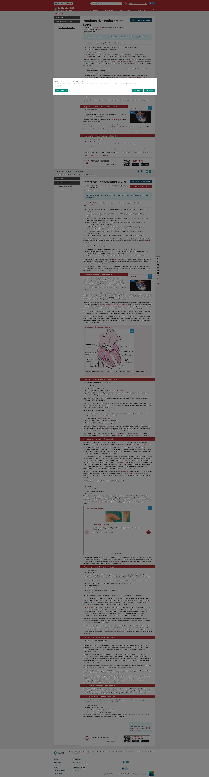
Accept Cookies (149, 90)
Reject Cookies (137, 90)
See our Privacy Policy (60, 85)
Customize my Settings (61, 90)
